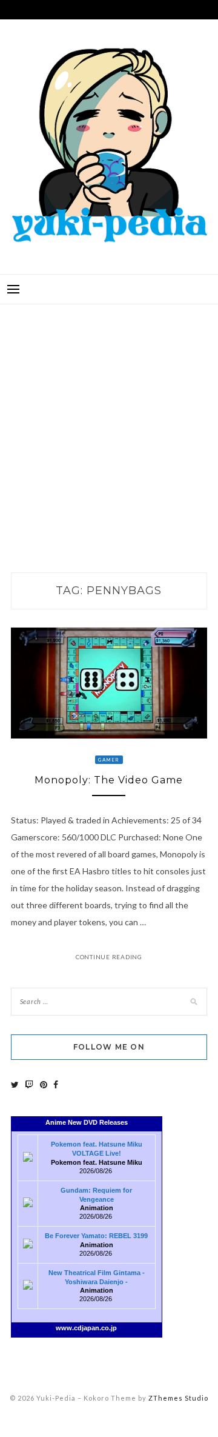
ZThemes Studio (178, 1398)
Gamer (108, 760)
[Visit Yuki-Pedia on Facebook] (55, 1084)
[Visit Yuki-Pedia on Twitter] (15, 1084)
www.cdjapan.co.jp (86, 1327)
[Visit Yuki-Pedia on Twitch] (29, 1084)
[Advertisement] (109, 426)
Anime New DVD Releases (86, 1122)
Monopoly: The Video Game (109, 780)
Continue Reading (109, 956)
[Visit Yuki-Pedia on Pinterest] (43, 1084)
